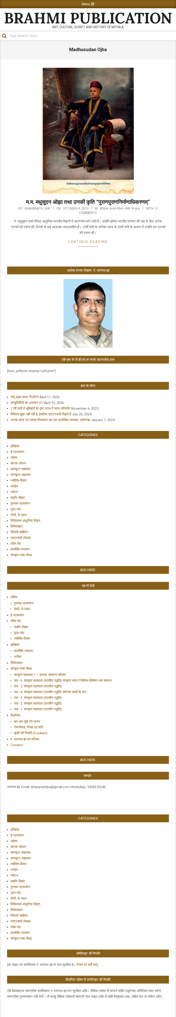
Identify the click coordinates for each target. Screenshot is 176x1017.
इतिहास (104, 208)
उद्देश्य (14, 458)
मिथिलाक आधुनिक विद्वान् (25, 521)
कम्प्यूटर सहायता (20, 469)
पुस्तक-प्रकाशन (20, 503)
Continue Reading (88, 242)
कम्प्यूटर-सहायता (21, 475)
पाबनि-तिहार (18, 498)
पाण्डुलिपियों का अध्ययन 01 (27, 403)
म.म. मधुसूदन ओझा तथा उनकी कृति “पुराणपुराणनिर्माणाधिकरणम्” (88, 202)
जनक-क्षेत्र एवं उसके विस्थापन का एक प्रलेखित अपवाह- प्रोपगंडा (50, 420)
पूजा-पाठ (16, 509)
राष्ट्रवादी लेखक (21, 538)
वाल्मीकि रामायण (20, 549)
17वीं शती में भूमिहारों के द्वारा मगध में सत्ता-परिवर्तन (40, 408)
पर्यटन (14, 492)
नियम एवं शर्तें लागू (87, 965)
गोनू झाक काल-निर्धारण (24, 397)
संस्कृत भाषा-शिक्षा (21, 555)
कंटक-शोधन (117, 208)
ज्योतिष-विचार (19, 480)
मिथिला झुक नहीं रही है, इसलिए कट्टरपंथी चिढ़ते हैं (41, 414)
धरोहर (14, 486)
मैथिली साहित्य (19, 532)
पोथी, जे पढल (132, 208)
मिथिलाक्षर (17, 526)
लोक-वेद (16, 544)
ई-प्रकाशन (17, 452)
